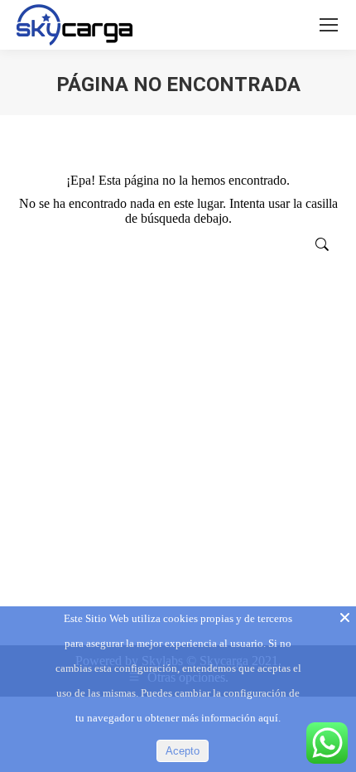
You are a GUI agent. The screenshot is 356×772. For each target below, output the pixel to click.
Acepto (183, 751)
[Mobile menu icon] (328, 25)
